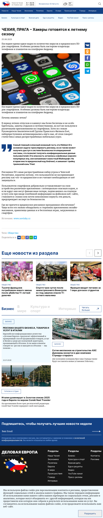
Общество (13, 233)
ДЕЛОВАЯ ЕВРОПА (20, 452)
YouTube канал (72, 18)
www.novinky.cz (22, 218)
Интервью (92, 11)
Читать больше (86, 308)
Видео (60, 18)
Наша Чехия (16, 11)
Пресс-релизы (88, 18)
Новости (5, 11)
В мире (58, 11)
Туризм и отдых (11, 391)
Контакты (95, 455)
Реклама (95, 459)
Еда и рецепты (48, 18)
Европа (49, 11)
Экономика (28, 11)
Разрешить (90, 513)
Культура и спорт (18, 18)
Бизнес (4, 18)
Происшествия (70, 11)
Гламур (82, 11)
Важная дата (34, 18)
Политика (40, 11)
